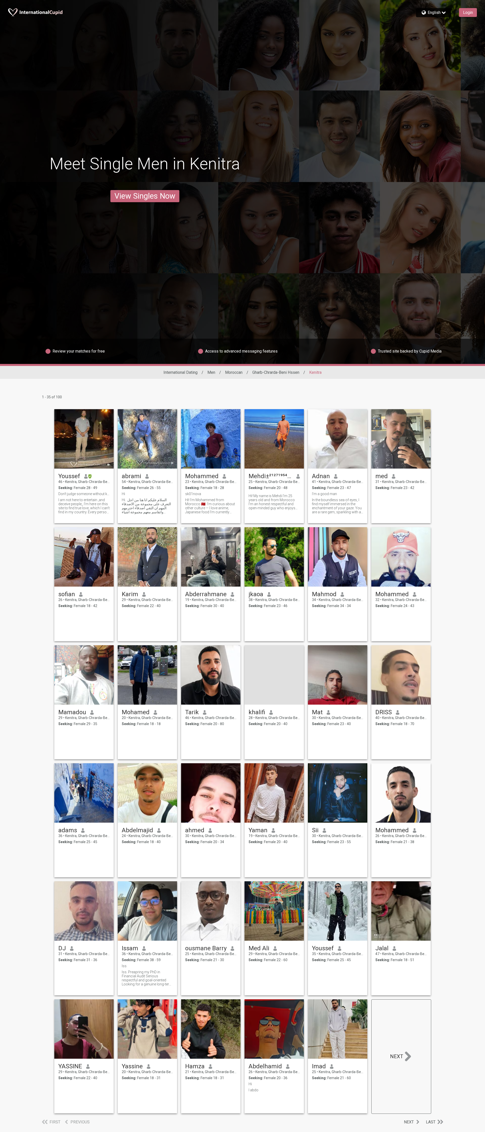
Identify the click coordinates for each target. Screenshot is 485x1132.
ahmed (194, 830)
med (381, 476)
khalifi (257, 712)
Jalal (382, 948)
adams (67, 830)
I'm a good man (324, 494)
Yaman (258, 830)
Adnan (321, 476)
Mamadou (72, 712)
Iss (124, 966)
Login (468, 12)
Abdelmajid (137, 830)
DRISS (383, 712)
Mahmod (324, 594)
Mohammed (202, 476)
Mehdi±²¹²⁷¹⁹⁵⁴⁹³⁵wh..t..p (270, 476)
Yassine (132, 1066)
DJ (62, 948)
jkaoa (256, 594)
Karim (130, 594)
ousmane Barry (206, 948)
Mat (317, 712)
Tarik (192, 712)
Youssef (69, 476)
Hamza (195, 1066)
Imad (319, 1066)
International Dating (180, 372)
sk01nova (193, 494)
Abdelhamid (265, 1066)
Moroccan (234, 372)
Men (211, 372)
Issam (130, 948)
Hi (123, 494)
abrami (131, 476)
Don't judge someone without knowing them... (84, 494)
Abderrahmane (206, 594)
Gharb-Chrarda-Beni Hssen (275, 372)
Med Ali (259, 948)
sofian (66, 594)
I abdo (253, 1090)
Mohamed (136, 712)
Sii (315, 830)
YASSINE (70, 1066)
